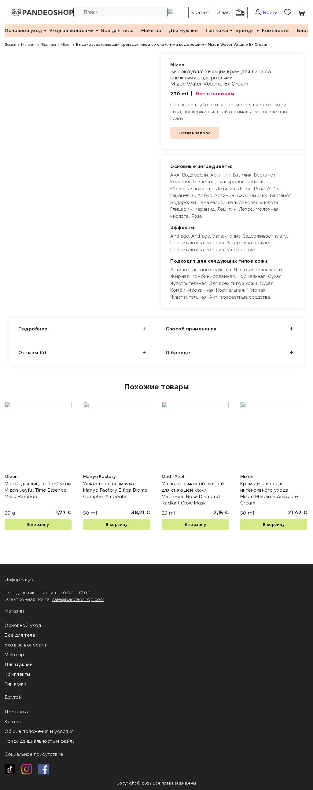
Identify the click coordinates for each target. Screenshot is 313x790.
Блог (302, 30)
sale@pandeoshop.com (78, 599)
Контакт (14, 721)
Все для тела (117, 30)
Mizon (66, 44)
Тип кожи (216, 30)
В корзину (38, 524)
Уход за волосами (72, 30)
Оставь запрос (195, 133)
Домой (11, 44)
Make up (151, 30)
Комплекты (276, 30)
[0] (287, 12)
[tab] (82, 330)
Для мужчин (183, 30)
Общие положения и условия (39, 731)
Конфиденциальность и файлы (40, 741)
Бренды (245, 30)
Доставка (16, 712)
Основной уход (23, 30)
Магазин (29, 44)
